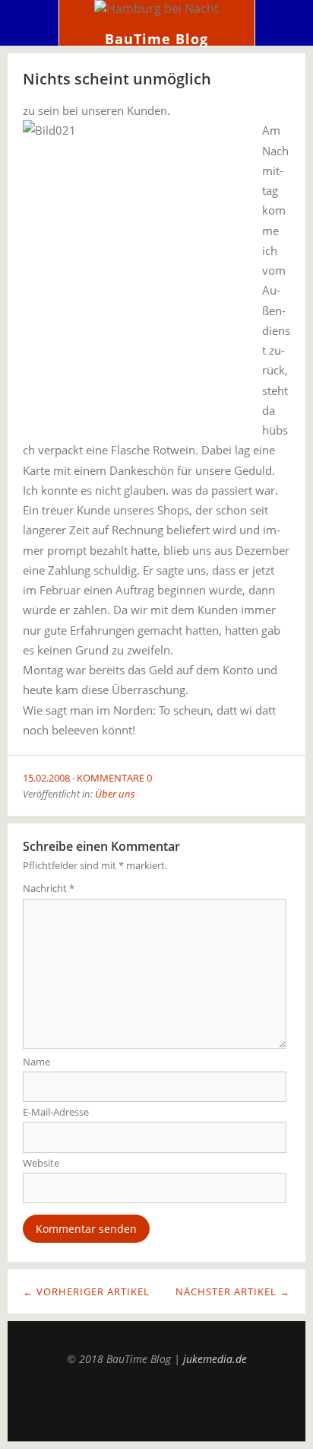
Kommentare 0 (114, 778)
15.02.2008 (46, 778)
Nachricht (48, 888)
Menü (29, 23)
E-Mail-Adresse (56, 1112)
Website (41, 1163)
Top (156, 1403)
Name (36, 1061)
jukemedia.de (215, 1359)
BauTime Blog (156, 39)
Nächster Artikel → (232, 1291)
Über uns (115, 794)
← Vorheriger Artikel (86, 1291)
